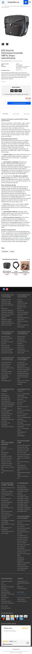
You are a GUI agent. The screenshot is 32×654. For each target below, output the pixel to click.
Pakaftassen (4, 308)
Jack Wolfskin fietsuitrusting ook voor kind (7, 507)
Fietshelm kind (21, 362)
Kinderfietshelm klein (22, 375)
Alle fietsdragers (21, 486)
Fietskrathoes (20, 340)
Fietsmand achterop (6, 351)
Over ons (3, 585)
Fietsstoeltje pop (5, 366)
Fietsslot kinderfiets (22, 314)
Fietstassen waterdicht (7, 310)
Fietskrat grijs (20, 353)
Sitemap (3, 599)
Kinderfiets (4, 447)
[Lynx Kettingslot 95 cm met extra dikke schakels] (16, 265)
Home (2, 6)
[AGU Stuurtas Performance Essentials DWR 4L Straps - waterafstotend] (16, 26)
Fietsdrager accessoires (23, 509)
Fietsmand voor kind (6, 463)
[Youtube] (7, 289)
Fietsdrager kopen (22, 511)
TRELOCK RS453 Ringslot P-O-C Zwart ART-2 (25, 273)
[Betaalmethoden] (3, 616)
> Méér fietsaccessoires (7, 426)
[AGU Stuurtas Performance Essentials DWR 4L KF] (6, 265)
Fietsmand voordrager (7, 349)
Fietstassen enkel (5, 301)
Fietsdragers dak (21, 495)
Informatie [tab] (5, 114)
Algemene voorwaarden (7, 586)
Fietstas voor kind (6, 460)
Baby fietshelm (21, 366)
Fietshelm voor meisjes (23, 368)
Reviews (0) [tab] (27, 114)
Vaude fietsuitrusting (6, 511)
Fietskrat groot (21, 349)
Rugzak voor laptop (6, 321)
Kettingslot (20, 301)
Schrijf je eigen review (17, 60)
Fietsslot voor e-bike (22, 447)
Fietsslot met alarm (22, 303)
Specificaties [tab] (16, 114)
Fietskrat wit (20, 347)
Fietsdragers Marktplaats (23, 507)
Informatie (7, 278)
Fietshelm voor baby (6, 458)
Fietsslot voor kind (6, 461)
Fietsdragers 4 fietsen (23, 500)
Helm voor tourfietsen (7, 515)
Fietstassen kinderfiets (7, 312)
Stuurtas (12, 251)
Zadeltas (3, 317)
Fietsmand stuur (5, 347)
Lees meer (3, 81)
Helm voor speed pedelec (24, 454)
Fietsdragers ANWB (22, 506)
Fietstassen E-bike (6, 299)
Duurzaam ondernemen (7, 603)
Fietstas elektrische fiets (23, 445)
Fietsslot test (20, 310)
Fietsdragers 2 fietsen (23, 497)
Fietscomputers (5, 513)
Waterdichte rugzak (6, 319)
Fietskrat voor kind (6, 465)
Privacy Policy (4, 590)
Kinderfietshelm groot (23, 373)
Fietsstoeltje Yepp (6, 373)
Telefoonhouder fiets (6, 414)
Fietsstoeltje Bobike (6, 371)
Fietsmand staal (5, 345)
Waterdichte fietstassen (7, 323)
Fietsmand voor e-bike (23, 449)
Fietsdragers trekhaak (23, 489)
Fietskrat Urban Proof (23, 351)
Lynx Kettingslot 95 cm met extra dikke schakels (16, 273)
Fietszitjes (4, 454)
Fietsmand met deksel (7, 353)
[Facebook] (3, 289)
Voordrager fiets (5, 397)
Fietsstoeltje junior (6, 380)
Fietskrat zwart (21, 336)
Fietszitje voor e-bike (22, 451)
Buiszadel (3, 379)
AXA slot (19, 308)
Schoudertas (5, 251)
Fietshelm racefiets (22, 371)
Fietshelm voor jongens (23, 369)
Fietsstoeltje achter (6, 362)
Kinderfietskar (5, 452)
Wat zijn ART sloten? (22, 566)
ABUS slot (20, 316)
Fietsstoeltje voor (6, 364)
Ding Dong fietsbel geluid (8, 403)
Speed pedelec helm (22, 364)
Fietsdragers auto (22, 487)
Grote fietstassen (5, 316)
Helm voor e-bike (21, 452)
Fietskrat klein (21, 345)
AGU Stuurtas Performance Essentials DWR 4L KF (7, 273)
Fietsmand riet (5, 340)
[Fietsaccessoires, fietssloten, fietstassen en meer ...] (13, 2)
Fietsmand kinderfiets (7, 338)
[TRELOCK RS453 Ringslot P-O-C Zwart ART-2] (25, 265)
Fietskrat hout (21, 338)
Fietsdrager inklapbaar (23, 502)
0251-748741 (4, 606)
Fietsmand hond (5, 336)
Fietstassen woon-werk (7, 314)
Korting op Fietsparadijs (7, 404)
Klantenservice (5, 597)
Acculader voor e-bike (23, 456)
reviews (20, 652)
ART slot (19, 299)
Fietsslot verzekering (22, 312)
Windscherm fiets (5, 399)
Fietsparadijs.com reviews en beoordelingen (22, 433)
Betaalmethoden (5, 592)
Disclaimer (4, 588)
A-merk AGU (21, 238)
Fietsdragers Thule (22, 504)
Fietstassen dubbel (6, 303)
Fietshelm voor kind (6, 456)
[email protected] (21, 594)
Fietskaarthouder (5, 401)
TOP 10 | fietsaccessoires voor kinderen (23, 406)
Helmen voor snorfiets (23, 380)
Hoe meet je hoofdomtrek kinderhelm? (20, 559)
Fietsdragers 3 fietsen (23, 498)
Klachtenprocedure (6, 601)
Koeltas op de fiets (6, 325)
